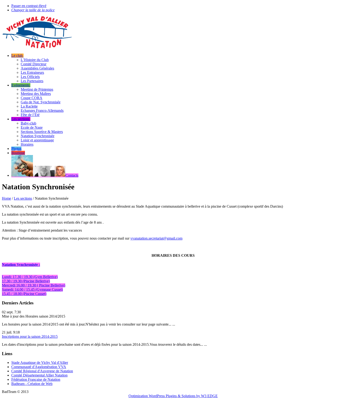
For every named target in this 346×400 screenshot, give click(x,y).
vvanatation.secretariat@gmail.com (156, 238)
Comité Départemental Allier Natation (39, 375)
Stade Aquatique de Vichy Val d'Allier (39, 363)
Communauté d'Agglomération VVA (38, 367)
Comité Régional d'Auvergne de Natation (42, 371)
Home (6, 198)
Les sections (23, 198)
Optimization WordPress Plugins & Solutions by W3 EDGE (173, 396)
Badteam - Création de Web (31, 384)
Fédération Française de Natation (35, 379)
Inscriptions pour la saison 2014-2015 (30, 336)
